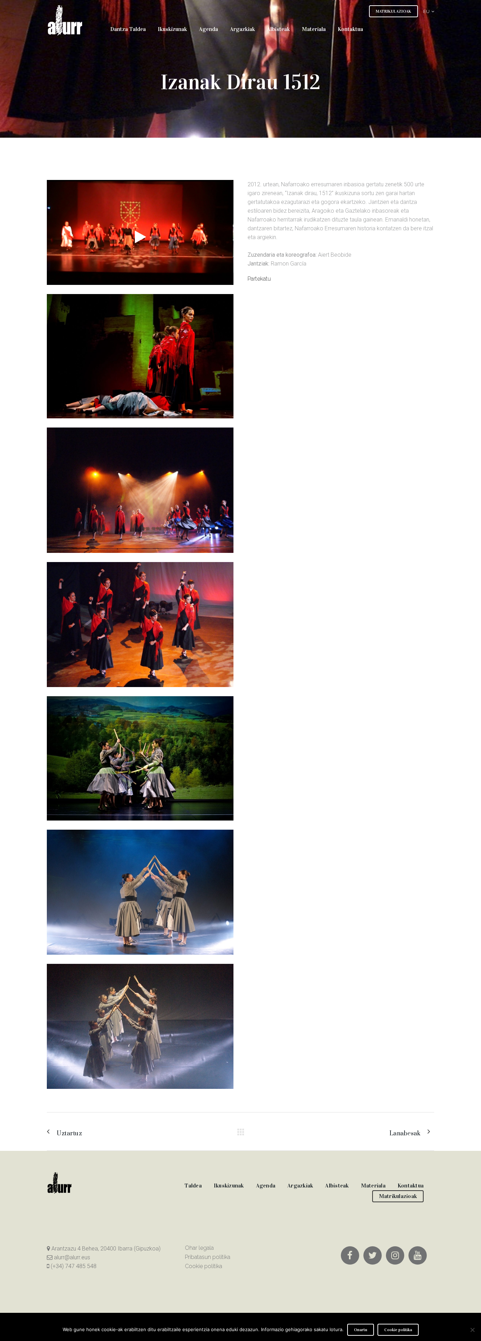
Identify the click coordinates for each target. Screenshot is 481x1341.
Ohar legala (199, 1248)
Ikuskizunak (229, 1185)
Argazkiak (300, 1185)
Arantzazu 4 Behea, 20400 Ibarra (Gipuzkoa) (105, 1248)
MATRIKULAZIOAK (393, 11)
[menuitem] (426, 11)
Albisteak (337, 1185)
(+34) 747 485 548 (72, 1266)
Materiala (373, 1185)
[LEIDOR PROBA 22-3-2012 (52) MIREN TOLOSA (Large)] (140, 422)
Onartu (360, 1329)
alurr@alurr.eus (71, 1257)
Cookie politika (203, 1266)
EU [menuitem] (426, 11)
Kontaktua (411, 1185)
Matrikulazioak (398, 1196)
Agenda (266, 1185)
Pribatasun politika (207, 1257)
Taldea (193, 1185)
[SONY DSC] (140, 557)
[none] (426, 11)
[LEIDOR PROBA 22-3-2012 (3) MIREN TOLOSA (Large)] (140, 825)
